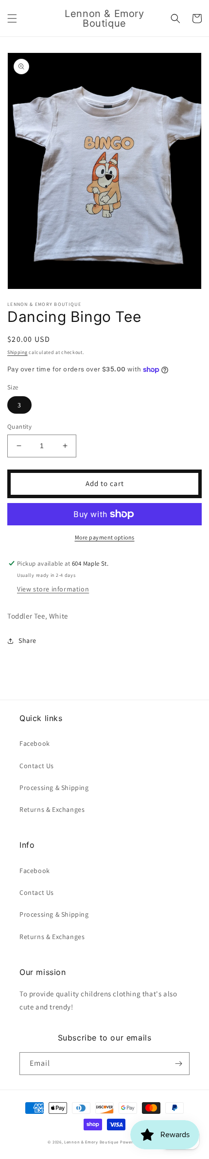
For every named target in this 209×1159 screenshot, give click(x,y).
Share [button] (27, 640)
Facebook (34, 743)
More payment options (105, 537)
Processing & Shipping (54, 787)
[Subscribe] (178, 1063)
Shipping (17, 352)
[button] (12, 18)
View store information (53, 589)
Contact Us (36, 765)
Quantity (19, 426)
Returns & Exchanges (52, 809)
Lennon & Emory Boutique (91, 1141)
